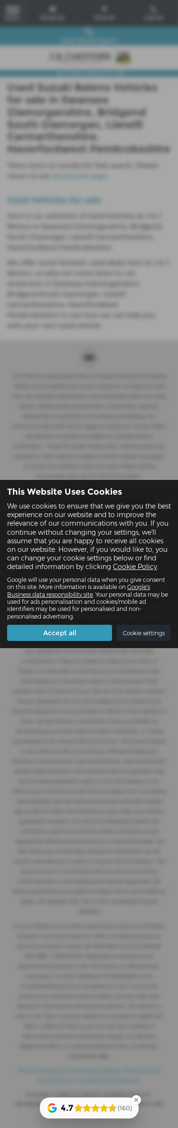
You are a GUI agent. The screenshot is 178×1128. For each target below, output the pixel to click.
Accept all (59, 633)
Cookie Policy (135, 566)
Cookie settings (144, 633)
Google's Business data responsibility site (78, 590)
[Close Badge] (136, 1100)
